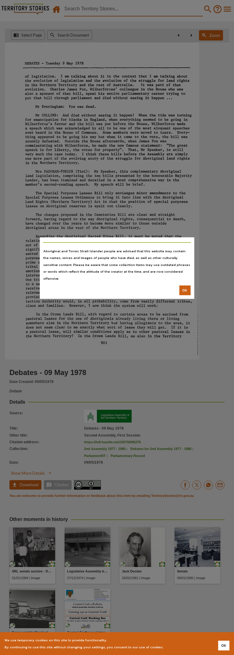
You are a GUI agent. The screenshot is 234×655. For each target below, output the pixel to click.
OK (184, 290)
